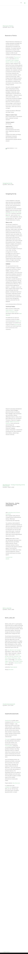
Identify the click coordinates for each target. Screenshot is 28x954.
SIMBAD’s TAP (18, 321)
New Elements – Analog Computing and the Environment (14, 485)
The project (7, 739)
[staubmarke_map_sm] (14, 929)
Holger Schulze (8, 661)
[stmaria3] (14, 916)
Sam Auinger (18, 650)
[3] (14, 346)
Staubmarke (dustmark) (9, 704)
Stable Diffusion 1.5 (10, 310)
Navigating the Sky (7, 183)
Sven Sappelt (18, 659)
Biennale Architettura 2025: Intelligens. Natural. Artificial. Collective (12, 60)
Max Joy (11, 656)
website (7, 558)
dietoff (5, 27)
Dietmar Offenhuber (12, 658)
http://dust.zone (16, 783)
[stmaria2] (14, 878)
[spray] (14, 942)
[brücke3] (14, 853)
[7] (14, 358)
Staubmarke (8, 720)
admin (5, 184)
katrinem (16, 656)
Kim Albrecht (11, 650)
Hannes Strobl (18, 663)
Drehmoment (17, 722)
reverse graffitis (8, 745)
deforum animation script (11, 311)
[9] (14, 381)
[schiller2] (14, 891)
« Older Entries (6, 951)
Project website (13, 667)
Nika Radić (11, 669)
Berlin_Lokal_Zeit (7, 608)
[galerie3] (14, 865)
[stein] (14, 903)
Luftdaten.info (8, 787)
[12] (14, 405)
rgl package (17, 324)
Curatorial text (9, 557)
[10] (14, 393)
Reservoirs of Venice (8, 26)
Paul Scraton (16, 661)
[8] (14, 370)
